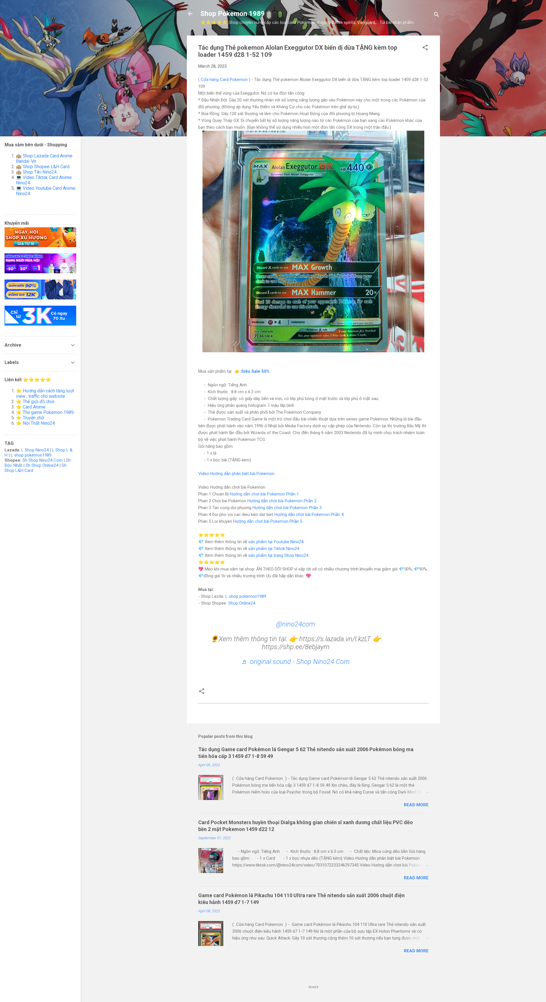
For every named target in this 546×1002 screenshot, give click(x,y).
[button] (425, 48)
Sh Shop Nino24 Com (42, 460)
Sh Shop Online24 (42, 465)
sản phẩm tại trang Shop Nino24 (278, 555)
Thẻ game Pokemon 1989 (48, 412)
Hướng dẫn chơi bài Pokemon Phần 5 (267, 521)
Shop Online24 (241, 603)
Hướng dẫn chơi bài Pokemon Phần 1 (264, 494)
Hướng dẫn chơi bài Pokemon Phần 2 (282, 500)
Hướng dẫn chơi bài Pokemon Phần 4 (309, 514)
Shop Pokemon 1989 (232, 14)
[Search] (436, 15)
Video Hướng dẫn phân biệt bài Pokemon (236, 473)
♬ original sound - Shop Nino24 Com (295, 662)
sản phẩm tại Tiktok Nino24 (273, 548)
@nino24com (295, 624)
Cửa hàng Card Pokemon (224, 79)
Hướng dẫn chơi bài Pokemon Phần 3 (287, 507)
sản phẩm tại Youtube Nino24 (275, 541)
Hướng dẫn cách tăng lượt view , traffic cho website (45, 393)
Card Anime (34, 407)
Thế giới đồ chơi (38, 401)
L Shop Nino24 (35, 450)
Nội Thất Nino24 (39, 423)
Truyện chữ (33, 417)
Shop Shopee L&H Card (46, 166)
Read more (416, 804)
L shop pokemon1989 (246, 596)
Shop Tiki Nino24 (40, 172)
